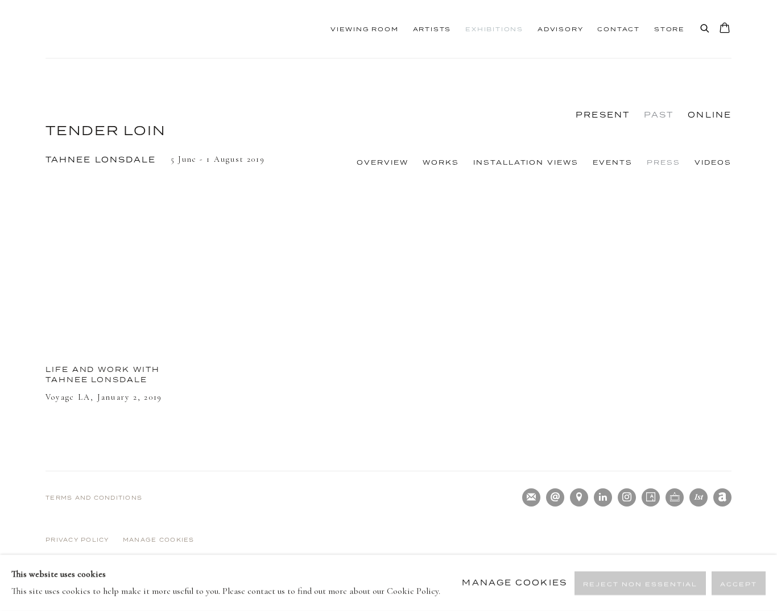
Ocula (675, 497)
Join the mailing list (531, 497)
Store (669, 29)
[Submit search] (705, 26)
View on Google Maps (579, 497)
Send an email (555, 497)
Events (613, 162)
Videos (713, 162)
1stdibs (698, 497)
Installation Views (526, 162)
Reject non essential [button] (640, 583)
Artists (432, 29)
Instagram (627, 497)
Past (658, 114)
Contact (618, 29)
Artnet (722, 497)
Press (663, 162)
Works (441, 162)
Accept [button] (738, 583)
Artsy (651, 497)
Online (709, 114)
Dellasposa (119, 29)
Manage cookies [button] (159, 540)
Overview (382, 162)
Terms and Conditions (94, 498)
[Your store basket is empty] (724, 28)
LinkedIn (603, 497)
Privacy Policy (77, 540)
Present (603, 114)
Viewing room (364, 29)
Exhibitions (494, 29)
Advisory (560, 29)
